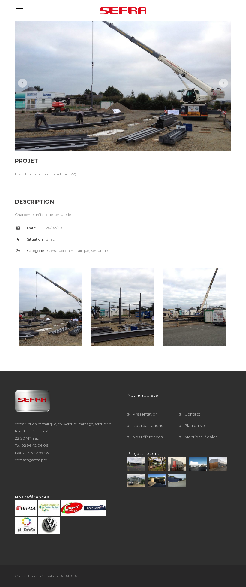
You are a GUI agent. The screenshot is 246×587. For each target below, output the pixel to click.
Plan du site (195, 425)
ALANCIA (69, 576)
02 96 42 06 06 (34, 445)
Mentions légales (201, 436)
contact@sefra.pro (31, 460)
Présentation (145, 414)
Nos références (148, 436)
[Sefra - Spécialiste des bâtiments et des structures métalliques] (123, 10)
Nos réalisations (148, 425)
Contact (192, 414)
